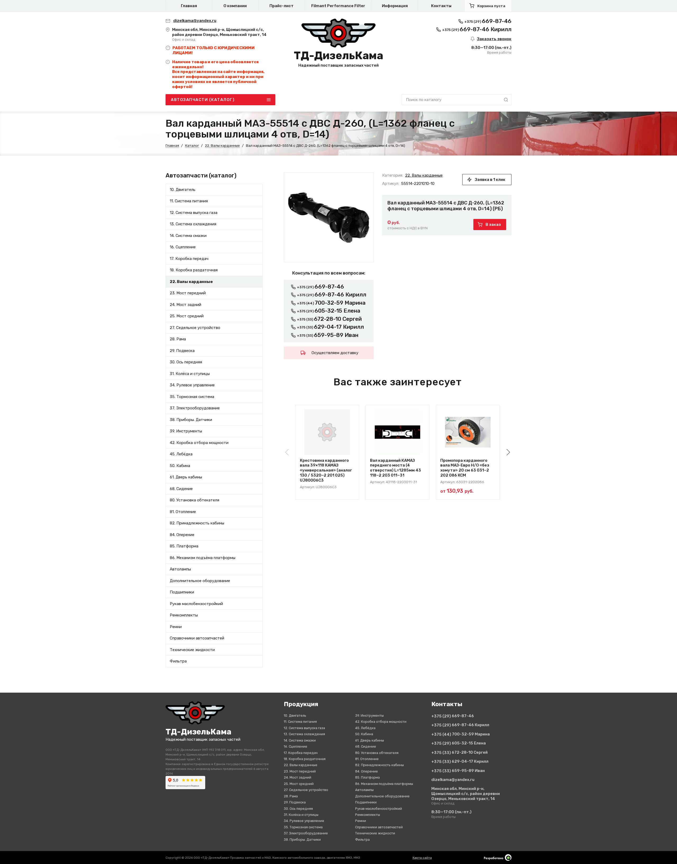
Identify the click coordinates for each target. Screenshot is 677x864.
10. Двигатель (182, 189)
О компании (235, 5)
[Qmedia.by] (497, 857)
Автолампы (180, 569)
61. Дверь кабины (186, 477)
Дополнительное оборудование (200, 580)
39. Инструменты (186, 431)
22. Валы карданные (222, 145)
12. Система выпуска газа (193, 212)
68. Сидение (181, 488)
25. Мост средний (187, 316)
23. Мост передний (188, 293)
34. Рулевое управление (192, 385)
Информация (395, 5)
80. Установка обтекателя (194, 500)
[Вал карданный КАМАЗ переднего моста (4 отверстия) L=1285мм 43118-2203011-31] (397, 432)
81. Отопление (183, 511)
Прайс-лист (281, 5)
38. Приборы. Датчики (191, 419)
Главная (189, 5)
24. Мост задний (185, 304)
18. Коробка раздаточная (194, 270)
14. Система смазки (188, 235)
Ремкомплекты (184, 615)
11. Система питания (189, 201)
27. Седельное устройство (195, 327)
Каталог (192, 145)
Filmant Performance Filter (338, 5)
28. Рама (178, 339)
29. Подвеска (182, 350)
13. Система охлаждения (193, 224)
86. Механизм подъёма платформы (202, 557)
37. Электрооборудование (195, 408)
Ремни (176, 626)
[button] (507, 452)
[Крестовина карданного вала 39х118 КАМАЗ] (327, 432)
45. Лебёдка (181, 454)
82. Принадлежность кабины (197, 523)
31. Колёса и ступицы (190, 373)
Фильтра (178, 661)
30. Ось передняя (186, 362)
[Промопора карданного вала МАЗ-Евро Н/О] (467, 432)
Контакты (441, 5)
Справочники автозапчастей (197, 638)
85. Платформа (184, 546)
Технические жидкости (192, 649)
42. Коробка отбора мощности (199, 442)
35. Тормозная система (192, 396)
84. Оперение (182, 534)
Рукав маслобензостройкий (196, 603)
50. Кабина (180, 465)
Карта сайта (422, 858)
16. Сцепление (183, 247)
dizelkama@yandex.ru (452, 779)
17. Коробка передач (189, 258)
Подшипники (182, 592)
